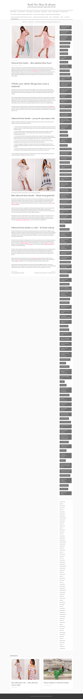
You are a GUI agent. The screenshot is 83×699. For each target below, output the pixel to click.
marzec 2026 (62, 507)
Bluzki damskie (29, 11)
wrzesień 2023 (62, 568)
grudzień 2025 (62, 513)
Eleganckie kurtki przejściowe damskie (65, 91)
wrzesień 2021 (62, 616)
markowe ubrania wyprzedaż (65, 266)
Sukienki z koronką (24, 242)
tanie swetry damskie (64, 431)
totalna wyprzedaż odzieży (63, 455)
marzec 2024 (62, 556)
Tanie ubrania (64, 442)
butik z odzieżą (65, 70)
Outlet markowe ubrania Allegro (65, 339)
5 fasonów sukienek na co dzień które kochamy (56, 683)
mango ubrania (65, 229)
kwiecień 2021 (62, 626)
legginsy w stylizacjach (48, 244)
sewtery (63, 363)
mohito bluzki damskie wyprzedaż (64, 294)
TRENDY (49, 11)
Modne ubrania (55, 11)
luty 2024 (61, 558)
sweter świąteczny (64, 399)
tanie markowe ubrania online (65, 414)
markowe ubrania (65, 262)
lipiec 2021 (62, 620)
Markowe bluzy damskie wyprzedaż (65, 241)
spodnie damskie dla (65, 377)
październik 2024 (63, 541)
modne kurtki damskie (64, 280)
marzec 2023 (62, 580)
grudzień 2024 (62, 537)
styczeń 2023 (62, 584)
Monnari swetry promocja (65, 307)
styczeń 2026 (62, 511)
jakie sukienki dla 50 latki (65, 166)
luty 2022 (61, 606)
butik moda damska (64, 58)
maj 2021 (61, 624)
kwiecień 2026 (62, 505)
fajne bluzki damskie (64, 96)
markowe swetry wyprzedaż (65, 258)
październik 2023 (63, 566)
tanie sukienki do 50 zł (65, 426)
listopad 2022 (62, 588)
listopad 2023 (62, 564)
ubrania (63, 460)
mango (62, 225)
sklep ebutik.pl (64, 366)
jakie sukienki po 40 (66, 170)
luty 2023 (61, 582)
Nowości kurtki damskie (65, 322)
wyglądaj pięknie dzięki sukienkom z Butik (65, 465)
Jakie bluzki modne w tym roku (66, 158)
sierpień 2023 (62, 570)
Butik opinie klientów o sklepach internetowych (21, 14)
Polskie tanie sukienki (64, 349)
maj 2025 (61, 527)
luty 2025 (61, 533)
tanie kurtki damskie (64, 409)
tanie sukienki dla (65, 422)
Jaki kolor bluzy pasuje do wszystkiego (65, 196)
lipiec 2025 (62, 523)
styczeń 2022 (62, 608)
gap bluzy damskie (65, 110)
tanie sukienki (64, 418)
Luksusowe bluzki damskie (65, 221)
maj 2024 (61, 552)
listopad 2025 (62, 515)
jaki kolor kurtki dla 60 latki (65, 201)
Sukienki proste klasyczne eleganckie (65, 390)
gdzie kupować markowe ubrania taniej (65, 120)
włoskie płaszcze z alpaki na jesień (22, 219)
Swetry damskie (14, 18)
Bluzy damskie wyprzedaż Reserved (64, 38)
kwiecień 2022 (62, 602)
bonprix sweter (65, 46)
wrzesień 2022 (62, 592)
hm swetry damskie (66, 148)
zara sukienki (64, 485)
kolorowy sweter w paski (65, 206)
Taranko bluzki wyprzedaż (65, 446)
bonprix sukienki (65, 42)
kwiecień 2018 (62, 640)
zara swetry (64, 488)
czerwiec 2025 (62, 525)
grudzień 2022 (62, 586)
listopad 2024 (62, 540)
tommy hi (63, 450)
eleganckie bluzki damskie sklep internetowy (65, 84)
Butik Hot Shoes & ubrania (41, 4)
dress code (30, 244)
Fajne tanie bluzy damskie (65, 106)
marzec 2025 (62, 531)
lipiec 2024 (62, 548)
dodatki (16, 260)
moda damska (64, 275)
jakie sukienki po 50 (66, 174)
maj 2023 (61, 576)
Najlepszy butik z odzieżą (39, 14)
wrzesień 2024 (62, 544)
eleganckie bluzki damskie (65, 78)
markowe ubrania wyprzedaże (65, 271)
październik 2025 (63, 517)
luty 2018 (61, 644)
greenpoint (64, 131)
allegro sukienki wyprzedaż (65, 27)
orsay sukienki (64, 329)
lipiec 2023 (62, 572)
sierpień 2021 (62, 618)
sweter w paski (64, 395)
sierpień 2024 (62, 546)
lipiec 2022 (62, 596)
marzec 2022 (62, 604)
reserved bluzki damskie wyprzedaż (65, 355)
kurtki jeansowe (35, 70)
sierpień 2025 (62, 521)
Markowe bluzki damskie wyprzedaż (65, 234)
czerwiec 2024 (62, 550)
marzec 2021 (62, 628)
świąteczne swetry (64, 493)
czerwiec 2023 (62, 574)
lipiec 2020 (62, 630)
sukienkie (63, 385)
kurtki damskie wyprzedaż (65, 216)
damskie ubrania (65, 74)
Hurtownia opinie (64, 11)
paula (20, 65)
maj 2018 (61, 638)
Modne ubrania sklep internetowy (66, 288)
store (62, 381)
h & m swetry (64, 135)
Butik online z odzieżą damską (65, 66)
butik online (64, 62)
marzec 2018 (62, 642)
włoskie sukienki (65, 475)
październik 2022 (63, 590)
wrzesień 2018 (62, 632)
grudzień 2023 (62, 562)
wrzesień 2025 (62, 519)
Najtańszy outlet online (65, 312)
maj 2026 (61, 503)
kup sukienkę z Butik (64, 211)
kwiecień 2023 (62, 578)
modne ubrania (65, 284)
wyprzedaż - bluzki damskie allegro (66, 471)
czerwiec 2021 (62, 622)
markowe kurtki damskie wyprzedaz (65, 247)
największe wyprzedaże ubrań (65, 317)
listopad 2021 (62, 612)
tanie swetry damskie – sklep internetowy (65, 437)
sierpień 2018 (62, 634)
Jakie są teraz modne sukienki (65, 190)
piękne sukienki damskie (65, 344)
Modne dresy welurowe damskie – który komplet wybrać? (45, 272)
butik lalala (64, 53)
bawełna (51, 106)
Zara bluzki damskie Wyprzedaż (64, 480)
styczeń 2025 (62, 535)
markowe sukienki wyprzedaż (65, 253)
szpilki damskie (13, 11)
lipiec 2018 (62, 636)
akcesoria (35, 258)
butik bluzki (64, 50)
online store (64, 326)
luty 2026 (61, 509)
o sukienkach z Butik (64, 334)
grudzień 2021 (62, 610)
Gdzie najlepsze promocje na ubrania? (65, 127)
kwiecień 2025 (62, 529)
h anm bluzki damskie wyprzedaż (64, 140)
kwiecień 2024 (62, 554)
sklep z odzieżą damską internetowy (65, 372)
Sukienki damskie (21, 11)
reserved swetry (65, 359)
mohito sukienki (65, 299)
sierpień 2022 (62, 594)
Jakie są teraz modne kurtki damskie (64, 184)
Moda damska (44, 11)
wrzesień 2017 (62, 648)
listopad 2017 (62, 646)
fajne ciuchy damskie (64, 101)
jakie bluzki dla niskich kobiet (65, 153)
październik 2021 (63, 614)
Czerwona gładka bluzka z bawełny (17, 272)
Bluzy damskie (37, 11)
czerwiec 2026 (62, 501)
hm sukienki (64, 145)
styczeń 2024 (62, 560)
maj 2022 (61, 600)
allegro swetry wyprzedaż (65, 32)
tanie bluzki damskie (64, 404)
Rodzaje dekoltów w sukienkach (53, 14)
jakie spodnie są (65, 162)
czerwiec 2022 (62, 598)
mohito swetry (65, 302)
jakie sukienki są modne (65, 179)
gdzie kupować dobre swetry (64, 115)
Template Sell (49, 696)
